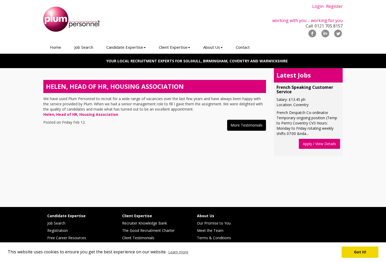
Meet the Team (210, 230)
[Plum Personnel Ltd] (90, 19)
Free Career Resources (66, 237)
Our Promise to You (214, 223)
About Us (205, 215)
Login (318, 6)
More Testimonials (247, 125)
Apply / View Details (319, 143)
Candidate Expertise (66, 215)
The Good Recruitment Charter (148, 230)
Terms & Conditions (214, 237)
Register (334, 6)
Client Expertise (137, 215)
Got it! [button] (360, 251)
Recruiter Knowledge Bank (144, 223)
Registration (57, 230)
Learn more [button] (178, 251)
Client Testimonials (138, 237)
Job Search (56, 223)
